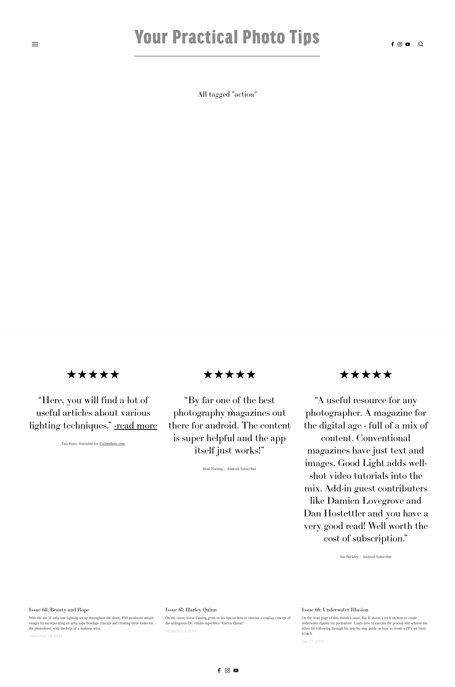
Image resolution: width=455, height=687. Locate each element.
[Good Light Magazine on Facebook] (219, 670)
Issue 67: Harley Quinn (191, 609)
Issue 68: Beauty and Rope (59, 609)
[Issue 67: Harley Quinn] (229, 600)
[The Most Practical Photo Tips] (227, 670)
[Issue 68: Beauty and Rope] (93, 600)
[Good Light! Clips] (236, 670)
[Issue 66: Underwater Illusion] (366, 600)
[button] (421, 358)
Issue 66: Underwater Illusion (335, 609)
